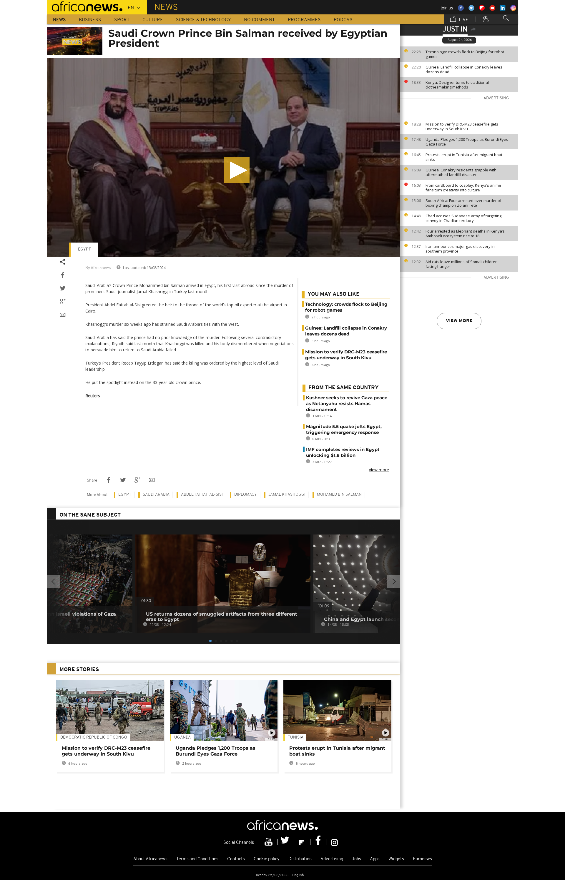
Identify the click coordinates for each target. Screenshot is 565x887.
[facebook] (318, 842)
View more (459, 321)
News (59, 20)
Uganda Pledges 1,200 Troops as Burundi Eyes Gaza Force (467, 141)
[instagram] (334, 842)
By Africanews (98, 268)
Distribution (300, 859)
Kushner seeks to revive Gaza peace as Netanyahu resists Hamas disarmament (346, 403)
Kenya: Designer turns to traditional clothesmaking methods (457, 84)
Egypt (84, 249)
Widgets (396, 859)
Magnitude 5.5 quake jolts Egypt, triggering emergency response (344, 429)
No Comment (259, 20)
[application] (223, 157)
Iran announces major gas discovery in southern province (460, 248)
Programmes (304, 20)
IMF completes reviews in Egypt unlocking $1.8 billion (343, 452)
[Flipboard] (302, 842)
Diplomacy (245, 494)
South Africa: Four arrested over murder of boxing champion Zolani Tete (463, 203)
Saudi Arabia (156, 494)
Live (463, 20)
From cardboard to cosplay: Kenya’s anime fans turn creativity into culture (463, 187)
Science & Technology (203, 20)
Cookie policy (267, 859)
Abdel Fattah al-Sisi (202, 494)
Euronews (422, 859)
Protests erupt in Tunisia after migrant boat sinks (464, 157)
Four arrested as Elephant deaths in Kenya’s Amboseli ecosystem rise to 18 (465, 233)
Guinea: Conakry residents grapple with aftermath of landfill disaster (461, 172)
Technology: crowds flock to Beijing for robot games (465, 54)
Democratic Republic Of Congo (93, 737)
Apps (375, 859)
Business (90, 20)
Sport (121, 20)
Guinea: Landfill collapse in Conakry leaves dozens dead (464, 69)
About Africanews (150, 859)
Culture (152, 20)
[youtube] (269, 842)
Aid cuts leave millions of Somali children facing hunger (462, 264)
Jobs (356, 859)
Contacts (236, 859)
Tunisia (295, 737)
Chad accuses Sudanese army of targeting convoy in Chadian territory (463, 218)
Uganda (182, 737)
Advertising (331, 859)
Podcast (344, 20)
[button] (237, 170)
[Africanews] (84, 6)
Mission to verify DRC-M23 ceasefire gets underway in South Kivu (462, 126)
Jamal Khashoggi (286, 494)
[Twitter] (285, 842)
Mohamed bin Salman (339, 494)
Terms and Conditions (197, 859)
